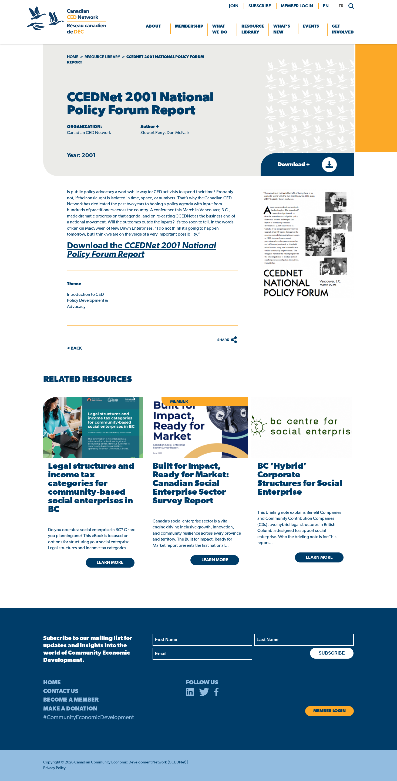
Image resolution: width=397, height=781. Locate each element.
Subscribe (259, 6)
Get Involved (343, 29)
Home (72, 57)
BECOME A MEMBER (71, 700)
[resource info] (301, 427)
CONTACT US (60, 691)
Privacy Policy (54, 768)
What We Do (219, 29)
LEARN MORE (110, 563)
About (153, 26)
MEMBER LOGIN (297, 6)
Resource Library (252, 29)
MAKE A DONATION (70, 709)
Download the (141, 250)
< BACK (74, 348)
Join (233, 6)
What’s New (281, 29)
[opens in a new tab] (92, 427)
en (326, 6)
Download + (294, 164)
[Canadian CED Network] (66, 32)
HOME (52, 683)
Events (311, 26)
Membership (189, 26)
